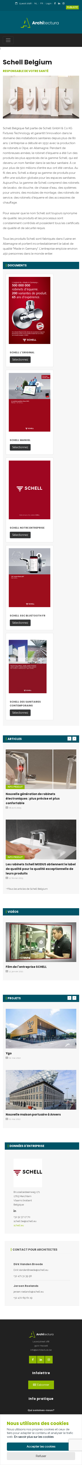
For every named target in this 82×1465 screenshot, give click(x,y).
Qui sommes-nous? (41, 1410)
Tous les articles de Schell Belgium (28, 888)
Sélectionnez (20, 359)
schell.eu (19, 1225)
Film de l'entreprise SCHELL (26, 967)
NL (35, 3)
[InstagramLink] (64, 3)
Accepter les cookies (41, 1446)
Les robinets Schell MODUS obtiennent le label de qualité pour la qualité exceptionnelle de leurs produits (41, 868)
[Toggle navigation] (8, 40)
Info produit (15, 787)
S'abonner (42, 1384)
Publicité (72, 7)
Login (48, 3)
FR (41, 3)
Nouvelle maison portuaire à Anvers (33, 1114)
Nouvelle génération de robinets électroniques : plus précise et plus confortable (33, 798)
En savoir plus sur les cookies (34, 1437)
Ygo (9, 1053)
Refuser (41, 1456)
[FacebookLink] (56, 3)
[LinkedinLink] (60, 3)
